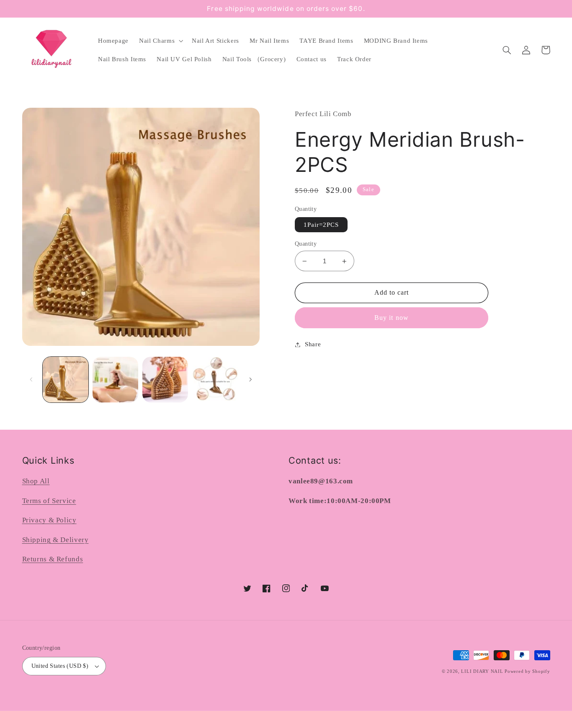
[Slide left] (31, 380)
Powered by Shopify (527, 671)
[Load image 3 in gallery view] (165, 379)
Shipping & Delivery (55, 540)
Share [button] (313, 344)
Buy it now (391, 317)
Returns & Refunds (52, 559)
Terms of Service (49, 501)
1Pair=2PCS (321, 224)
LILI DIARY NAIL (482, 671)
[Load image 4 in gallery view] (215, 379)
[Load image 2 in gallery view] (115, 379)
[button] (160, 40)
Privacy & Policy (49, 520)
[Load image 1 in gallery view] (65, 379)
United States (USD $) (60, 666)
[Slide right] (250, 380)
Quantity (306, 244)
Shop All (36, 481)
